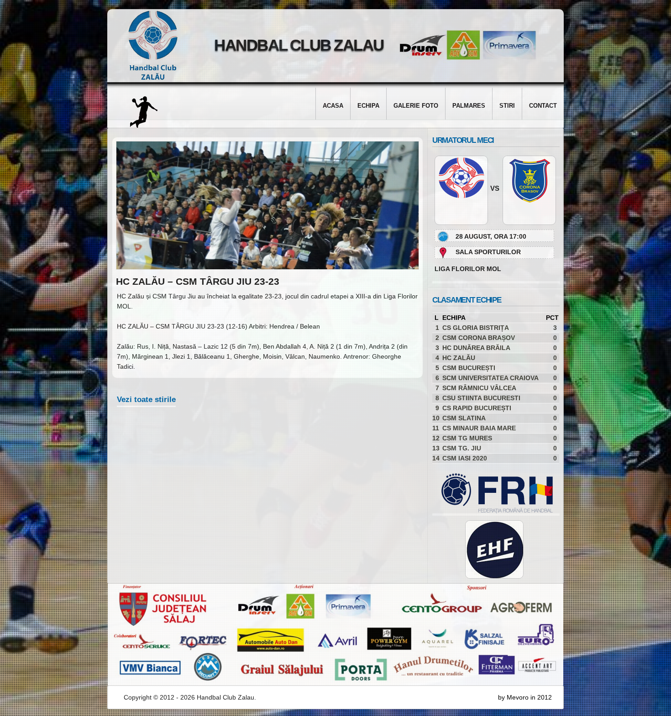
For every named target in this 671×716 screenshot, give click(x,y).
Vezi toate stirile (146, 399)
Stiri (507, 105)
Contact (543, 105)
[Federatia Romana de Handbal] (492, 511)
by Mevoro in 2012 (525, 697)
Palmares (468, 105)
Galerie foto (415, 105)
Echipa (368, 105)
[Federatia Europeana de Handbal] (494, 549)
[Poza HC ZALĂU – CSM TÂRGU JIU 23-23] (267, 267)
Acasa (333, 105)
